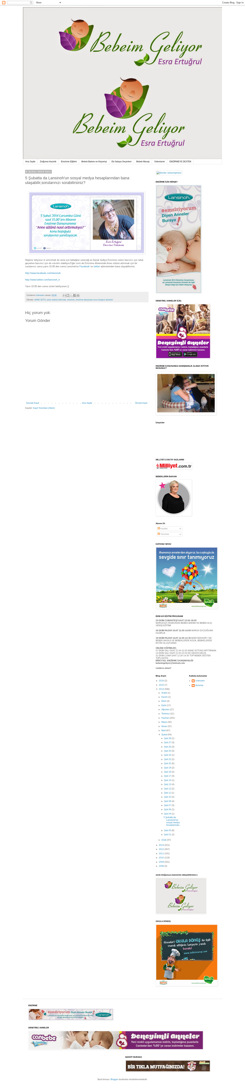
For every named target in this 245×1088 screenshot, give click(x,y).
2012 (161, 849)
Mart (163, 730)
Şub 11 (167, 793)
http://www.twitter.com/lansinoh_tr (42, 279)
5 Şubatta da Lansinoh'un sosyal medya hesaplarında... (172, 821)
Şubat (164, 734)
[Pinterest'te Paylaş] (78, 295)
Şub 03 (168, 830)
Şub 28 (168, 738)
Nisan (164, 726)
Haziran (165, 718)
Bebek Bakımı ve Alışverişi (94, 161)
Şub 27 (168, 742)
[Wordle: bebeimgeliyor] (169, 173)
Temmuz (165, 713)
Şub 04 (168, 814)
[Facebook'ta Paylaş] (74, 295)
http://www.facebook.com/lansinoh (43, 273)
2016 (161, 680)
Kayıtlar (164, 528)
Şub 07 (168, 805)
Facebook (84, 266)
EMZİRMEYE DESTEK (180, 161)
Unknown (200, 680)
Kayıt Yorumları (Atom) (44, 408)
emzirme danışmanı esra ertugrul (90, 300)
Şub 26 (168, 747)
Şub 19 (168, 767)
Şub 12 (168, 788)
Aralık (164, 693)
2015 (161, 685)
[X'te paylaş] (71, 295)
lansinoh (109, 300)
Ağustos (165, 709)
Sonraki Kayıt (32, 403)
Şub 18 (168, 772)
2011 (161, 853)
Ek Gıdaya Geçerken (122, 161)
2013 (161, 845)
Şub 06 (168, 809)
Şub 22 (168, 759)
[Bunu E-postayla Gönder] (64, 295)
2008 (161, 866)
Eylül (164, 705)
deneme (199, 685)
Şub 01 (168, 834)
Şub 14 (168, 780)
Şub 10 (168, 797)
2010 (161, 857)
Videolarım (159, 161)
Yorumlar (164, 534)
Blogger (114, 1079)
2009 (161, 862)
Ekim (164, 701)
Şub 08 (168, 801)
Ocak (164, 840)
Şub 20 (168, 763)
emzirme (71, 300)
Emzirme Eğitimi (69, 161)
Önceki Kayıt (141, 403)
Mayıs (164, 722)
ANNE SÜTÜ (40, 300)
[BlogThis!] (68, 295)
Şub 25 (168, 751)
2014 (161, 689)
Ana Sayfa (30, 161)
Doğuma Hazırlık (48, 161)
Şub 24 (168, 755)
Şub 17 (168, 776)
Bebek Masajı (143, 161)
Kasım (164, 697)
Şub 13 (168, 784)
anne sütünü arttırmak (56, 300)
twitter (96, 266)
